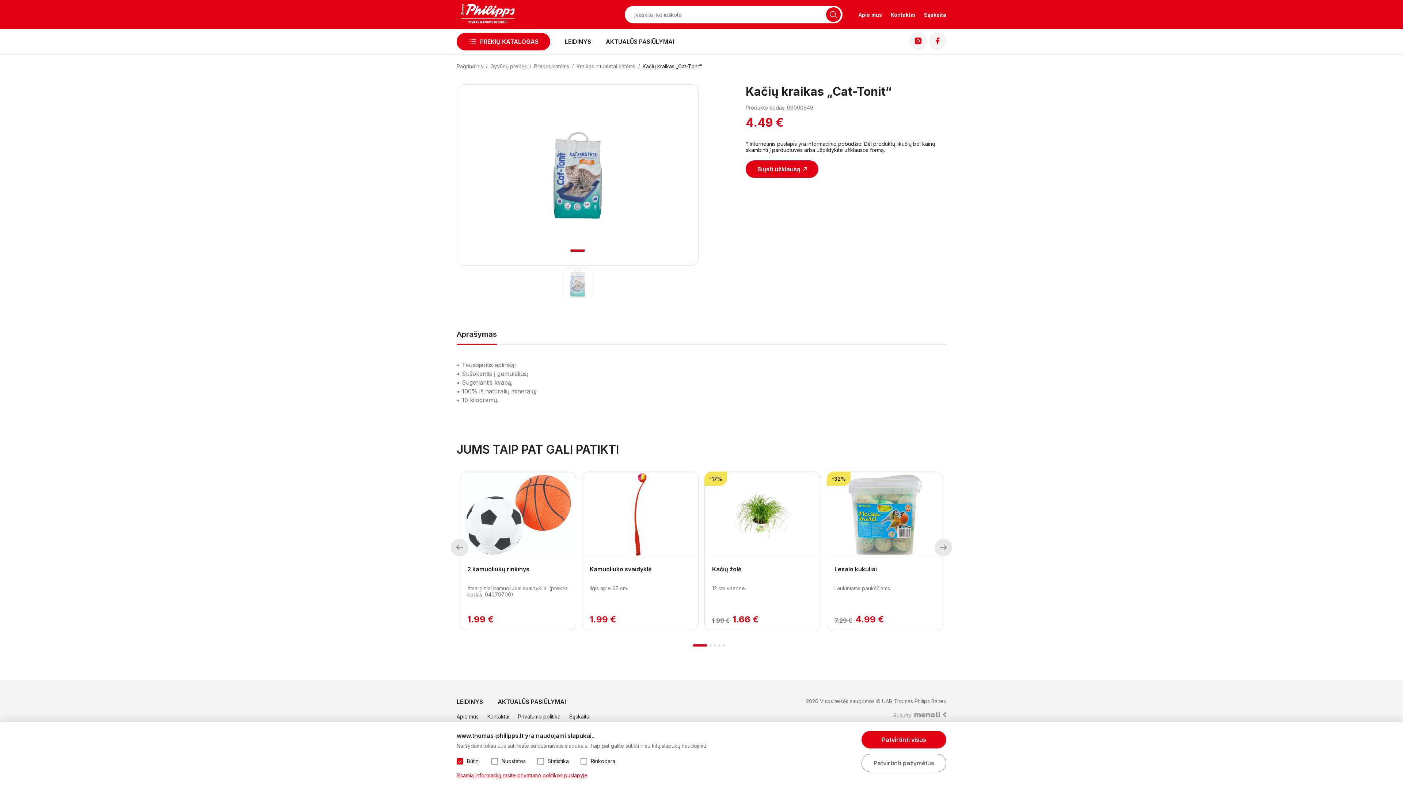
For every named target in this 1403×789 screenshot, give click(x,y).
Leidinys (578, 41)
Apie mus (870, 15)
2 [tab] (711, 645)
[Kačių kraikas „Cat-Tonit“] (578, 283)
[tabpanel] (577, 175)
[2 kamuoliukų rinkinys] (518, 515)
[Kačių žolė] (763, 515)
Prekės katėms (551, 66)
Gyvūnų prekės (508, 66)
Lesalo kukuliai (855, 569)
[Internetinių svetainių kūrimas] (930, 715)
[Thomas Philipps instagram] (918, 47)
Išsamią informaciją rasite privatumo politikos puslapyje (522, 775)
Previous (459, 547)
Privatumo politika (539, 716)
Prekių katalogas (509, 41)
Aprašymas (477, 334)
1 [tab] (578, 250)
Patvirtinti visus (904, 739)
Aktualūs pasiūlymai (640, 41)
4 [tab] (719, 645)
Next (943, 547)
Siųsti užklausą (778, 169)
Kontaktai (903, 15)
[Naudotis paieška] (833, 14)
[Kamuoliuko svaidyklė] (640, 515)
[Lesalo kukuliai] (885, 515)
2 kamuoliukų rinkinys (498, 569)
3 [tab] (715, 645)
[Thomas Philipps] (488, 14)
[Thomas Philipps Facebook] (937, 47)
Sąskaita (935, 15)
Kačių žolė (726, 569)
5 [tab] (724, 645)
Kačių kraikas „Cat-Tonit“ (672, 66)
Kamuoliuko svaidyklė (620, 569)
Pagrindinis (470, 66)
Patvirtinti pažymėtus (904, 763)
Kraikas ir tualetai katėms (606, 66)
